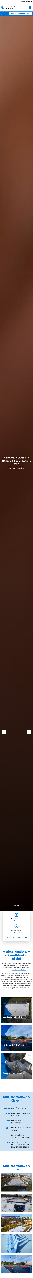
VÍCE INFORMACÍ (15, 467)
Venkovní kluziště (13, 1018)
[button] (4, 732)
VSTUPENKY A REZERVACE (19, 14)
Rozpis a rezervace (13, 1074)
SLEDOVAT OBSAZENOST (16, 937)
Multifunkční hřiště (13, 1046)
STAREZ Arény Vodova (19, 970)
